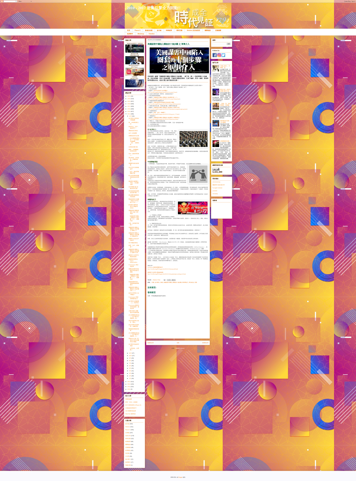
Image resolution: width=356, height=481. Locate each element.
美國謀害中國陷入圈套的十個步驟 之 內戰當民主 (166, 117)
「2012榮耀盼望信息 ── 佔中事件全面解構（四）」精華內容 (134, 141)
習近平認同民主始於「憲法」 (134, 321)
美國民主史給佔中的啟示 (134, 239)
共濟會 (127, 432)
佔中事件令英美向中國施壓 (134, 119)
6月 (130, 365)
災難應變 (218, 30)
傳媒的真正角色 (133, 130)
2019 (129, 101)
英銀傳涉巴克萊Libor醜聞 (224, 121)
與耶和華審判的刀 (155, 267)
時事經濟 (169, 30)
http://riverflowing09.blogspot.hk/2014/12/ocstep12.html (162, 92)
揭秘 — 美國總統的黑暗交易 (133, 150)
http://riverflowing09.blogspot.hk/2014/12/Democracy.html (163, 119)
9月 (130, 358)
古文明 (127, 456)
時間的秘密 (128, 399)
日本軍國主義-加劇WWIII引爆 (133, 187)
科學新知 (128, 450)
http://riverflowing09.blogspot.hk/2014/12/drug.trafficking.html (164, 104)
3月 (130, 373)
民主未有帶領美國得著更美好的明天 (134, 177)
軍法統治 (191, 282)
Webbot (127, 426)
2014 (129, 114)
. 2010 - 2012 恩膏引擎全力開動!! (153, 7)
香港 (196, 282)
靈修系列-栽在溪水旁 (218, 185)
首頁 (128, 30)
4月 (130, 371)
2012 (129, 384)
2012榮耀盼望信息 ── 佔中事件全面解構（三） (134, 334)
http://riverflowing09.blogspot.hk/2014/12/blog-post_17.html (163, 114)
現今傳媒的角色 (133, 242)
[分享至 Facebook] (173, 280)
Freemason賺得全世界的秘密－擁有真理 (134, 306)
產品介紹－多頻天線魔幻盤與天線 (225, 90)
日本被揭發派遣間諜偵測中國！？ (134, 191)
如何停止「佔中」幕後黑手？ (134, 127)
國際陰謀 (208, 30)
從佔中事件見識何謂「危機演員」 (134, 325)
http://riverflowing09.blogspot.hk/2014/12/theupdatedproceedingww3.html (167, 274)
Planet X (137, 30)
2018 (129, 104)
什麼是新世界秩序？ (131, 408)
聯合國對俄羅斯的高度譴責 (134, 195)
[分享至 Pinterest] (175, 280)
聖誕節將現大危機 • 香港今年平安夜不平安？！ (134, 200)
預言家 (127, 453)
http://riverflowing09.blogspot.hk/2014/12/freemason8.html (163, 269)
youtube (214, 190)
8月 (130, 360)
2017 (129, 106)
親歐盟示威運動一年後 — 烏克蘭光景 (134, 182)
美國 (161, 282)
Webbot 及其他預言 (193, 30)
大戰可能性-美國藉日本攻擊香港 (134, 311)
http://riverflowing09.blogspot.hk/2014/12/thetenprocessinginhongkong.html (167, 109)
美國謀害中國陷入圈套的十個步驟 (172, 282)
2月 (130, 376)
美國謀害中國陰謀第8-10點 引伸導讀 (134, 212)
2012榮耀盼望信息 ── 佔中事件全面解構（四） (134, 316)
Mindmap (141, 34)
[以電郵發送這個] (168, 280)
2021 (129, 96)
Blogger (180, 477)
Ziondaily (215, 193)
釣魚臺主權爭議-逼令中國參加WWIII (133, 206)
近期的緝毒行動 (133, 147)
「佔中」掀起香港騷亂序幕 (134, 172)
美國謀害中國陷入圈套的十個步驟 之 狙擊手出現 (166, 107)
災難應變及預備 (224, 141)
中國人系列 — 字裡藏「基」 (225, 66)
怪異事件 (130, 34)
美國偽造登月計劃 (134, 135)
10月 (130, 355)
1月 (130, 378)
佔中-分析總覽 (133, 133)
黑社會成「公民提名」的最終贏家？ (134, 159)
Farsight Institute (217, 188)
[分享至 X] (171, 280)
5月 (130, 368)
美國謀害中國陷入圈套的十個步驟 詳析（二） (166, 97)
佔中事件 (157, 282)
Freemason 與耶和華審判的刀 (133, 297)
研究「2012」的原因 (131, 402)
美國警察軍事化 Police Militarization (133, 260)
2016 (129, 109)
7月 (130, 363)
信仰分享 (128, 435)
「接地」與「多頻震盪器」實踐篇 (225, 104)
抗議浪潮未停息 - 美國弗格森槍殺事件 (134, 283)
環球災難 (179, 30)
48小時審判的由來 (130, 411)
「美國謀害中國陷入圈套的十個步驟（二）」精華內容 (134, 277)
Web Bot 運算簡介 (130, 414)
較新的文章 (151, 342)
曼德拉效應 (148, 30)
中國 (153, 282)
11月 (130, 353)
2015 (129, 111)
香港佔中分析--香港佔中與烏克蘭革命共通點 (134, 340)
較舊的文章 (205, 342)
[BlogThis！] (169, 280)
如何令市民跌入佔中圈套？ (161, 90)
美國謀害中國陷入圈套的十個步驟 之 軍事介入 (134, 229)
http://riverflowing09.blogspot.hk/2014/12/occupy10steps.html (164, 99)
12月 (130, 116)
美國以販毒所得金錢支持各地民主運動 (164, 102)
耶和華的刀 (185, 282)
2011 (129, 386)
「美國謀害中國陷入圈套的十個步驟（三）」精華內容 (134, 218)
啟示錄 (159, 30)
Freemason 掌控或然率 (133, 265)
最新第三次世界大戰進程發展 (155, 272)
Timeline (152, 34)
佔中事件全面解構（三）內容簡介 (134, 301)
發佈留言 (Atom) (180, 348)
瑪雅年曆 (128, 465)
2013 (129, 381)
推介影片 (128, 459)
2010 (129, 389)
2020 (129, 98)
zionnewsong (216, 182)
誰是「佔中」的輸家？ (160, 112)
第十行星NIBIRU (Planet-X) (133, 405)
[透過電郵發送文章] (164, 280)
